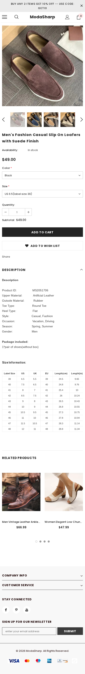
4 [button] (49, 541)
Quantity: (8, 205)
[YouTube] (27, 610)
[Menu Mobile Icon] (4, 17)
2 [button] (40, 541)
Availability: (10, 150)
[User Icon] (67, 17)
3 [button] (45, 541)
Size (5, 186)
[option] (42, 66)
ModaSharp (42, 17)
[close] (81, 6)
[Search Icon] (16, 17)
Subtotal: (8, 220)
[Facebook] (5, 610)
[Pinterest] (16, 610)
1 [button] (36, 541)
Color (7, 168)
